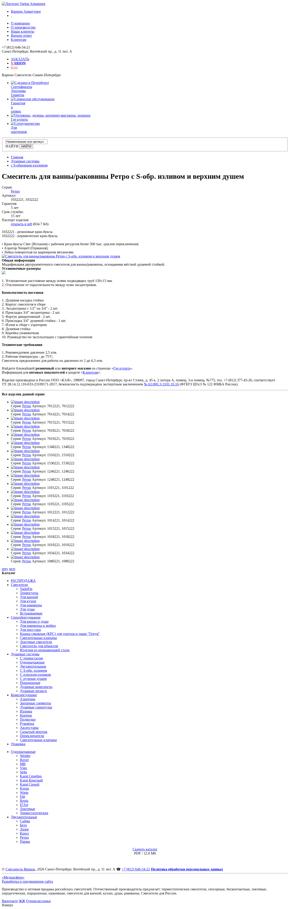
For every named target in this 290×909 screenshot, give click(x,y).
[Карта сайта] (11, 15)
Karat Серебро (31, 776)
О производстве (23, 27)
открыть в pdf (21, 224)
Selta (23, 772)
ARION (18, 63)
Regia (24, 801)
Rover (24, 760)
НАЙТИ (12, 146)
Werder (25, 756)
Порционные (30, 683)
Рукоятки (27, 723)
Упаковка (18, 744)
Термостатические (34, 813)
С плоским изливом (35, 674)
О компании (20, 23)
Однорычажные (32, 662)
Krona (24, 788)
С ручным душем (33, 679)
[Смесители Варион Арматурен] (23, 4)
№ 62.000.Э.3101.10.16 (161, 384)
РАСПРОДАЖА (23, 581)
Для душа (27, 609)
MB (23, 764)
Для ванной (29, 597)
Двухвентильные (33, 666)
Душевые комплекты (36, 687)
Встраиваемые (31, 613)
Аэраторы (27, 699)
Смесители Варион (20, 869)
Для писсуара (30, 630)
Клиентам (18, 40)
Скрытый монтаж (33, 732)
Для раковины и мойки (38, 625)
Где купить (121, 368)
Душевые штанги (33, 691)
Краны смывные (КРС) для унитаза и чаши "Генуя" (60, 634)
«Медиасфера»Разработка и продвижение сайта (27, 879)
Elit (22, 797)
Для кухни (28, 601)
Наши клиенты (22, 31)
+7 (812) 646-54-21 (136, 869)
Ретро (15, 191)
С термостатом (31, 658)
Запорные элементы (35, 703)
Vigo (23, 768)
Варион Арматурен (26, 11)
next (12, 569)
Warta (24, 792)
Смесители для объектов (39, 646)
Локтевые (27, 809)
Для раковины (31, 605)
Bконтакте (10, 901)
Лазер (24, 829)
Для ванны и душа (34, 621)
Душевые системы (25, 654)
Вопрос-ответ (21, 35)
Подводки (28, 719)
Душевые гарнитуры (36, 707)
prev (5, 569)
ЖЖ (22, 901)
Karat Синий (29, 784)
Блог (14, 67)
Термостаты (29, 593)
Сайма (25, 821)
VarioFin (26, 589)
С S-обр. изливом (33, 670)
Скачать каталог (145, 849)
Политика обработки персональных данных (187, 869)
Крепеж (26, 715)
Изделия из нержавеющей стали (45, 650)
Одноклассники (38, 901)
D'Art (24, 805)
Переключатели (32, 736)
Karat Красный (31, 780)
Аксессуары (29, 728)
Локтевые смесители (36, 642)
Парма (25, 841)
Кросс (24, 833)
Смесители (19, 585)
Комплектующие (24, 695)
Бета (23, 825)
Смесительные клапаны (38, 638)
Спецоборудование (26, 617)
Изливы (26, 711)
